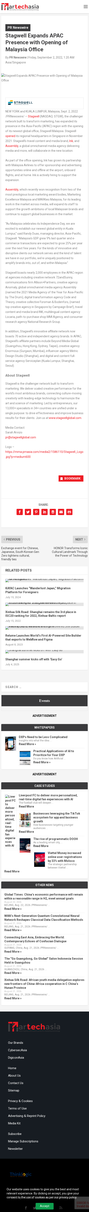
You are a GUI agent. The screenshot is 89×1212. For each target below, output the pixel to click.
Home (12, 1068)
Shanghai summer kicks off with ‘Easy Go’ (33, 659)
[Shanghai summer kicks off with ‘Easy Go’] (44, 651)
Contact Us (15, 1083)
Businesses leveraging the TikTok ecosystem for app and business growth (56, 817)
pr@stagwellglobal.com (20, 437)
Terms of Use (17, 1108)
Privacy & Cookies (20, 1101)
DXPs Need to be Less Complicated (43, 737)
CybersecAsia (17, 1050)
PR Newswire (17, 27)
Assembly (11, 146)
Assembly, (12, 189)
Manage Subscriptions (23, 1141)
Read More (26, 806)
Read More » (27, 744)
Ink (71, 141)
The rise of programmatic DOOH (55, 839)
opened (10, 136)
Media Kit (14, 1123)
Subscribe (15, 1134)
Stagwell (33, 116)
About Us (14, 1075)
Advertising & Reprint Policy (26, 1116)
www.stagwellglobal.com (65, 418)
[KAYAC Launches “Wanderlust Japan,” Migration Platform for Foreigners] (44, 580)
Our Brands (15, 1043)
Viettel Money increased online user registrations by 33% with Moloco (65, 856)
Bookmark (72, 478)
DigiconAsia (16, 1057)
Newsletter (15, 1149)
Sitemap (13, 1090)
